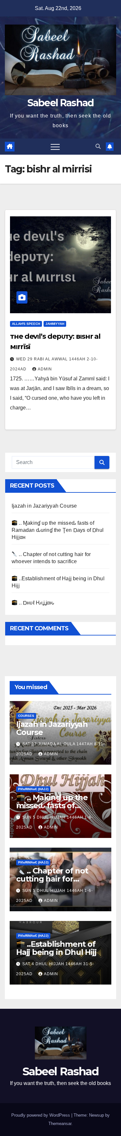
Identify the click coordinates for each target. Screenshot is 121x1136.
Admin (45, 369)
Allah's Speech (26, 323)
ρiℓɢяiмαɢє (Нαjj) (33, 789)
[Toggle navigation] (55, 146)
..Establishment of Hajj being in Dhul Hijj (56, 948)
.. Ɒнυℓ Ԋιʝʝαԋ (35, 602)
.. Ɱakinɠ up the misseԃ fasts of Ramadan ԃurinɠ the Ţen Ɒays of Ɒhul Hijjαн (58, 530)
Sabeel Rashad (60, 103)
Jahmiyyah (54, 323)
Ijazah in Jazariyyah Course (44, 506)
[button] (98, 146)
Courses (26, 716)
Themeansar (59, 1123)
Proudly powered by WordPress (41, 1115)
